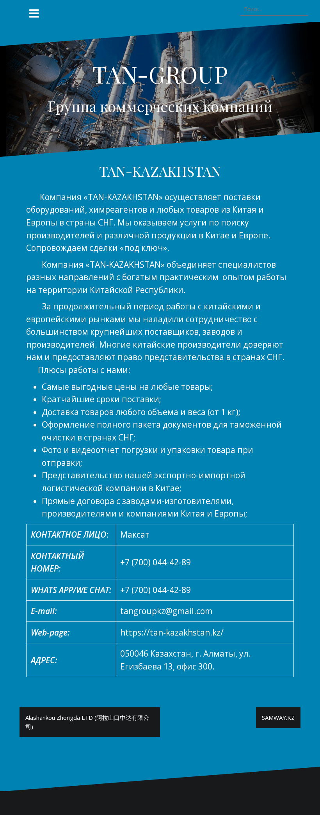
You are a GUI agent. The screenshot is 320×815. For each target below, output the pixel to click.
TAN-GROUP (160, 73)
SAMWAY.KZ (278, 717)
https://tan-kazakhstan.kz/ (172, 632)
